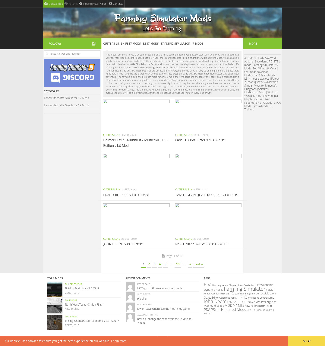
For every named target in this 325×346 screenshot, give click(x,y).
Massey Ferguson (265, 302)
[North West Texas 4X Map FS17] (54, 305)
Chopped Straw (236, 285)
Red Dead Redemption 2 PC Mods (258, 100)
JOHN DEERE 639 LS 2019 (123, 244)
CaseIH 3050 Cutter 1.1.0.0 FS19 (200, 140)
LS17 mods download (257, 78)
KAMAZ (231, 302)
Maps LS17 (71, 300)
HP (240, 297)
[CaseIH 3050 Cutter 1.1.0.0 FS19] (208, 115)
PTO (217, 310)
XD (274, 310)
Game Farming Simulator (247, 293)
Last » (199, 264)
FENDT (270, 289)
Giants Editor (211, 297)
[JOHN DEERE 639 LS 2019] (136, 219)
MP (235, 305)
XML (206, 313)
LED (238, 302)
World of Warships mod (260, 94)
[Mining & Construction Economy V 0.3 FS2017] (54, 322)
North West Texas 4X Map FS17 (84, 304)
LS (247, 301)
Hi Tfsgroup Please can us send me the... (161, 288)
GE (267, 293)
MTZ (241, 305)
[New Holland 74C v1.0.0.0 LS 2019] (208, 219)
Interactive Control (258, 297)
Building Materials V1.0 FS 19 (82, 288)
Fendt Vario (223, 293)
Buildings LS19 (73, 284)
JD (273, 298)
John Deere (215, 301)
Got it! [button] (307, 341)
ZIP (209, 313)
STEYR (253, 310)
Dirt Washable (263, 285)
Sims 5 (248, 85)
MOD (228, 305)
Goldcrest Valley (228, 297)
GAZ (263, 293)
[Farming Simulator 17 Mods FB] (93, 43)
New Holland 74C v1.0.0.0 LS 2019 (201, 244)
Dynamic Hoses (213, 289)
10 (177, 264)
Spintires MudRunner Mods (256, 90)
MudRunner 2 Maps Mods (259, 75)
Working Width (264, 310)
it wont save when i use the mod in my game (163, 308)
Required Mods (233, 309)
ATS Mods (250, 58)
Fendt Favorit (211, 293)
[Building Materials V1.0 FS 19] (54, 289)
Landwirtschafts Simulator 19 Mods (66, 105)
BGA (208, 284)
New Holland (252, 305)
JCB (270, 297)
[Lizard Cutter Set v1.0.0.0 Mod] (136, 169)
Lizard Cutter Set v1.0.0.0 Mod (126, 195)
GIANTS (273, 294)
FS (232, 293)
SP (248, 310)
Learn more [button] (118, 341)
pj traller (142, 298)
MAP (252, 302)
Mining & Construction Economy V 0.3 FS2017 (92, 320)
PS (213, 310)
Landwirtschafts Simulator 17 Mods (66, 98)
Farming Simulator (244, 289)
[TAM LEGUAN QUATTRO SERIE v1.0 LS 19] (208, 169)
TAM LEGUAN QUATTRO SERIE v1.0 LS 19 (206, 195)
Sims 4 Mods (260, 106)
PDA (207, 310)
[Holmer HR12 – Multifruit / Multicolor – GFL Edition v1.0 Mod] (136, 115)
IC (245, 297)
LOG (243, 302)
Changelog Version (220, 285)
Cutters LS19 (111, 135)
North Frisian (266, 305)
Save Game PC (263, 61)
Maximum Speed (214, 305)
